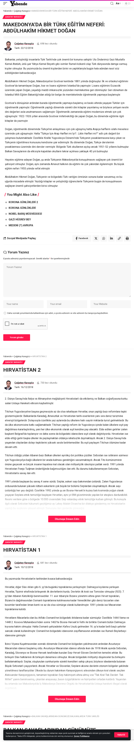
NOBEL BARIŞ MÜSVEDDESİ (25, 213)
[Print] (127, 238)
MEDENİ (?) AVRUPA (21, 225)
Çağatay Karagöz (14, 17)
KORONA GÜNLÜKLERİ (22, 207)
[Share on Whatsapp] (103, 238)
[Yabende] (18, 3)
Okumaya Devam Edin (67, 519)
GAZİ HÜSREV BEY (20, 219)
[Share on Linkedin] (111, 238)
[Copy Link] (119, 238)
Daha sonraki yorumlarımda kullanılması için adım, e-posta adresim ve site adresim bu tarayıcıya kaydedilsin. (57, 313)
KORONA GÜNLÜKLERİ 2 (23, 202)
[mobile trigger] (6, 3)
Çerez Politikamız (82, 736)
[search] (112, 3)
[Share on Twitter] (95, 238)
